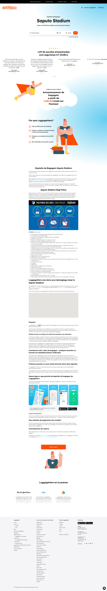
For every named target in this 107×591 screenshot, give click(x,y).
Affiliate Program (17, 534)
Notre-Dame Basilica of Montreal (43, 541)
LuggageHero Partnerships (20, 536)
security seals (62, 287)
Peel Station (39, 553)
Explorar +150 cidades (63, 534)
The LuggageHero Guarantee (21, 539)
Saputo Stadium (40, 548)
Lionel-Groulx (39, 562)
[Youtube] (90, 543)
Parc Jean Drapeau (40, 573)
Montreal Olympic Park (41, 550)
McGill (38, 566)
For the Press (16, 541)
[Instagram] (88, 543)
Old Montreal (39, 574)
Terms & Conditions (18, 548)
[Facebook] (85, 543)
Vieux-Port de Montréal (41, 545)
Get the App (101, 7)
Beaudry (38, 581)
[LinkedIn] (92, 543)
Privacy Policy (16, 546)
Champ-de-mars (40, 579)
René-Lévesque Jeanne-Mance (43, 555)
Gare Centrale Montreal (41, 569)
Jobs (16, 527)
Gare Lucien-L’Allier (41, 578)
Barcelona (61, 522)
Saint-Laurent (39, 559)
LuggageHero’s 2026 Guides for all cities (22, 545)
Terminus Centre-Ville (41, 534)
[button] (104, 588)
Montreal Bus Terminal (41, 564)
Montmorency (39, 527)
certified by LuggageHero (36, 287)
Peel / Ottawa (39, 539)
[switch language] (82, 7)
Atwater (38, 532)
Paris (60, 529)
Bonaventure (39, 522)
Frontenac (39, 531)
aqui (57, 417)
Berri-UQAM (39, 567)
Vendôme (39, 525)
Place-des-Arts (40, 529)
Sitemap (15, 550)
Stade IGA (39, 546)
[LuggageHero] (9, 9)
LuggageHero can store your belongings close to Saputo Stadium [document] (52, 281)
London (60, 525)
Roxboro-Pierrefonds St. (42, 552)
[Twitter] (86, 543)
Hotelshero (16, 532)
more (17, 67)
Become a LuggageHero (90, 7)
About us (16, 524)
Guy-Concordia (40, 536)
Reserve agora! (53, 447)
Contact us (80, 543)
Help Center (16, 538)
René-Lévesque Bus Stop (42, 557)
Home (15, 522)
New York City (62, 527)
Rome (60, 531)
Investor (16, 525)
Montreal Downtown (41, 576)
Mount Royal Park (40, 543)
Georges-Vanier (40, 571)
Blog (15, 529)
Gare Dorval (39, 560)
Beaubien (38, 538)
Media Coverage (18, 543)
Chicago (61, 524)
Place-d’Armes (40, 524)
